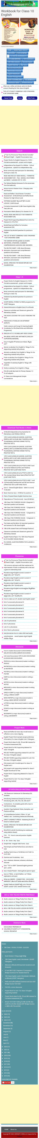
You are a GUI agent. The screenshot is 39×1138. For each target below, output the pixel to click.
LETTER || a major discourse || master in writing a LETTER (19, 704)
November (6, 1025)
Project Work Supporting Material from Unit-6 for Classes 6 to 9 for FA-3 (19, 221)
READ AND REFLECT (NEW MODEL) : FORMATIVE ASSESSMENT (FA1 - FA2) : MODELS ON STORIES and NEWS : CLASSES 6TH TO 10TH (19, 178)
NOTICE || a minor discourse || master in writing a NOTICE (19, 683)
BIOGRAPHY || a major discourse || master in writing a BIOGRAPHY (17, 715)
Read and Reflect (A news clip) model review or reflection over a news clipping (18, 733)
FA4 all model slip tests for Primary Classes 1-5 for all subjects (18, 372)
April (5, 1043)
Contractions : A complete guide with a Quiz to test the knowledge (18, 805)
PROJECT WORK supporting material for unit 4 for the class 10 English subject (19, 759)
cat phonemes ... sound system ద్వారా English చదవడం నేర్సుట (18, 637)
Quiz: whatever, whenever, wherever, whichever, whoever (18, 861)
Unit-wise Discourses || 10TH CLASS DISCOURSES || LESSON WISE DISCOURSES (19, 657)
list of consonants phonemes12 (14, 608)
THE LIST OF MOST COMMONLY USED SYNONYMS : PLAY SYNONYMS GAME (19, 92)
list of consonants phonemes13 (14, 611)
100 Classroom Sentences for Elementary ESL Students (18, 794)
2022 (5, 1049)
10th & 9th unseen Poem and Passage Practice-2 (19, 528)
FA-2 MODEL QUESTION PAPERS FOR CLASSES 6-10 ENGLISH (19, 543)
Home (20, 98)
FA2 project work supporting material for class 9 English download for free (19, 769)
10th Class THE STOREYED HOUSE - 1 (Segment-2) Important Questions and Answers (19, 514)
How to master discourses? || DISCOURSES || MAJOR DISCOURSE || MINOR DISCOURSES (18, 652)
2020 (5, 1055)
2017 (5, 1064)
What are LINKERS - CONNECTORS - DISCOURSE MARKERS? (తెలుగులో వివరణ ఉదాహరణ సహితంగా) (19, 880)
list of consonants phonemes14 (14, 614)
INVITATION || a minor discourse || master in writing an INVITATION (19, 667)
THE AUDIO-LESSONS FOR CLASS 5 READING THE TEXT (19, 317)
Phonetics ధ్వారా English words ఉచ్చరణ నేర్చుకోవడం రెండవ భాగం (19, 589)
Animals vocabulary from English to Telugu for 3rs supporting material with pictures (19, 353)
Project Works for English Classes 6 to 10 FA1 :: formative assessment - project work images (18, 161)
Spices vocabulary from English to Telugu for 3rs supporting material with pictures (19, 348)
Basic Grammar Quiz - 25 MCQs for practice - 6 (18, 493)
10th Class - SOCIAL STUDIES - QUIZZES (16, 947)
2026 (5, 1014)
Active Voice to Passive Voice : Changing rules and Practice (18, 189)
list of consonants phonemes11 (14, 605)
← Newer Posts (7, 98)
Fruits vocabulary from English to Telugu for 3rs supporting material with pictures (18, 359)
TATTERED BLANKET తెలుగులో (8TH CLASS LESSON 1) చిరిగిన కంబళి (17, 202)
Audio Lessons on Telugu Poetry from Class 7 (18, 911)
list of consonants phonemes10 (14, 602)
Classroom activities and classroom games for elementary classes (18, 311)
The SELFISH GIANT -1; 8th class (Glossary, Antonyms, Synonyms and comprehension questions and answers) (17, 258)
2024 (5, 1020)
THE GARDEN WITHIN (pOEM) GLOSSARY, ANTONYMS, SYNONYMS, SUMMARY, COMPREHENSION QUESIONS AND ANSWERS (18, 243)
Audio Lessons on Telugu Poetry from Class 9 (18, 902)
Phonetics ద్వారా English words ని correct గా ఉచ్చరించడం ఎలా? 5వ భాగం (17, 574)
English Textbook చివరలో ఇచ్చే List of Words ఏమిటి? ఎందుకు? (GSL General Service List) (17, 885)
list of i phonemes (9, 624)
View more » (33, 268)
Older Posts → (31, 98)
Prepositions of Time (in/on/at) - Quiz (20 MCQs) (19, 499)
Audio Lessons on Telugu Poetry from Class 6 (18, 914)
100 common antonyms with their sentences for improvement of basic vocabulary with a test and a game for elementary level (19, 567)
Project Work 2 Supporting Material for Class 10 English (18, 775)
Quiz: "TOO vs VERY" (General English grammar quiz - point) (18, 867)
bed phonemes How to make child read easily (18, 633)
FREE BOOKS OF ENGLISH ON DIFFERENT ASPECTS (16, 322)
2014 (5, 1073)
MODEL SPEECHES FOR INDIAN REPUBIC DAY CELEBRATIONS (18, 264)
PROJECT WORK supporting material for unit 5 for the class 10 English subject (19, 754)
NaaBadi (19, 1136)
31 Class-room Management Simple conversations (15, 377)
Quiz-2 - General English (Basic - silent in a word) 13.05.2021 (19, 489)
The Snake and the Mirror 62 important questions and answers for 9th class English (19, 524)
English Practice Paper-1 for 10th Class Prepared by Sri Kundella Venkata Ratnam (19, 538)
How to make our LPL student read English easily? (19, 599)
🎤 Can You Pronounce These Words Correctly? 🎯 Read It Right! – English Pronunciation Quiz (18, 156)
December (6, 1023)
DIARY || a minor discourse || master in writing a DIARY (18, 678)
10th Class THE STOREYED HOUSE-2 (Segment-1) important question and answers (19, 503)
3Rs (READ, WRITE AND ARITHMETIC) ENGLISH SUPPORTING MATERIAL (18, 338)
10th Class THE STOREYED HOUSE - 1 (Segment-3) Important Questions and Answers (19, 509)
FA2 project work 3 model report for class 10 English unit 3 (18, 764)
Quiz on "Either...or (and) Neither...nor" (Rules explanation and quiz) (17, 875)
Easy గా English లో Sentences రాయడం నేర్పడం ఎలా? (18, 343)
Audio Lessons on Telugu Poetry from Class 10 (18, 899)
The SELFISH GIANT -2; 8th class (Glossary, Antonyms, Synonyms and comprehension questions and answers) (17, 250)
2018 (5, 1061)
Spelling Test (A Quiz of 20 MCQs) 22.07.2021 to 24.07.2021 (19, 853)
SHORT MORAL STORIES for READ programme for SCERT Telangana (19, 303)
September (7, 1028)
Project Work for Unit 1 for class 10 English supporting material (17, 780)
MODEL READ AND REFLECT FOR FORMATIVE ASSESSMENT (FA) (18, 216)
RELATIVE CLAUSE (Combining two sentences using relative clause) (18, 831)
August (5, 1031)
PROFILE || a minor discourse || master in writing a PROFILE (19, 662)
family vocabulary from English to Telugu (16, 368)
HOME (6, 1129)
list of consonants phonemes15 (14, 617)
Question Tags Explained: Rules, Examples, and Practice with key (18, 810)
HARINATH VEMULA (20, 1134)
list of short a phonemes (11, 630)
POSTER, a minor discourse (13, 987)
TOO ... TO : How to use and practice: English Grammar (17, 836)
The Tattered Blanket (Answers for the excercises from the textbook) (19, 184)
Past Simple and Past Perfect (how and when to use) (18, 848)
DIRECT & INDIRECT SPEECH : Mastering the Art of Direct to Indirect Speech (19, 821)
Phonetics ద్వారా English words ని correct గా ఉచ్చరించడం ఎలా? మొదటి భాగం (17, 595)
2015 (5, 1070)
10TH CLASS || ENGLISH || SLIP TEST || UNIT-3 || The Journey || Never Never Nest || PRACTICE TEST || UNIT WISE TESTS (19, 475)
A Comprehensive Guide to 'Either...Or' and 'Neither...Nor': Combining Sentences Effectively (18, 815)
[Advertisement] (19, 125)
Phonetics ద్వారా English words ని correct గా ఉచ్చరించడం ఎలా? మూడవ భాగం (17, 584)
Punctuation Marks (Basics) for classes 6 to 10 (18, 211)
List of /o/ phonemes (10, 627)
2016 (5, 1067)
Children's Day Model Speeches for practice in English (18, 231)
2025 (5, 1017)
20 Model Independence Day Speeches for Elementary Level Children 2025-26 (17, 433)
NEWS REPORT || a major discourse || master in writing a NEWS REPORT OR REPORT (18, 699)
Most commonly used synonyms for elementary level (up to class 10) (19, 172)
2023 (5, 1047)
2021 (5, 1052)
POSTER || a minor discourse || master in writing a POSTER (19, 673)
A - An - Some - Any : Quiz (12, 840)
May (4, 1040)
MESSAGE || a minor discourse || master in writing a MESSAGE (19, 688)
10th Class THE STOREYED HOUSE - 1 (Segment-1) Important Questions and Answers (19, 519)
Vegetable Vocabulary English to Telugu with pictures (18, 364)
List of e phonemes (10, 621)
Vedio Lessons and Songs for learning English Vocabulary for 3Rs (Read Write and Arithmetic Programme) (18, 328)
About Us (13, 1129)
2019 (5, 1058)
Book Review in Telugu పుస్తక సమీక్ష (15, 956)
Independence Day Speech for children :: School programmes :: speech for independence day (19, 166)
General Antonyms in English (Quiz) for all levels (19, 307)
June (5, 1037)
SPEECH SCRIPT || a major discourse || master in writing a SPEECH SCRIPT (18, 694)
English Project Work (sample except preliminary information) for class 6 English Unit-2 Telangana (19, 738)
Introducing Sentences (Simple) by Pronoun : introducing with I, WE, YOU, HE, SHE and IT (18, 800)
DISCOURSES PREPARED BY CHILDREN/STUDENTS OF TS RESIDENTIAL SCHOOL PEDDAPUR (17, 929)
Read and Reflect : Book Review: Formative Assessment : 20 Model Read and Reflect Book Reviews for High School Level (18, 196)
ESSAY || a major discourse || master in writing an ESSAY (19, 709)
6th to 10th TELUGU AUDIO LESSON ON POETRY (19, 908)
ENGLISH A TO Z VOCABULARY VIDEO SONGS (18, 333)
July (4, 1034)
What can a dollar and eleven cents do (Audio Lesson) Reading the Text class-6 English (17, 87)
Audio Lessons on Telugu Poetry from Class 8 (18, 905)
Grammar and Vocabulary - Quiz (14, 857)
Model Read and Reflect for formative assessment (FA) (15, 226)
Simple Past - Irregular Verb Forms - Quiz (16, 843)
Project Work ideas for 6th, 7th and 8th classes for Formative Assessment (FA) (19, 743)
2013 (5, 1076)
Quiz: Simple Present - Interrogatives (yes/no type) (19, 871)
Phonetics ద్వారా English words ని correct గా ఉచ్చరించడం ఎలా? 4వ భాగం (17, 579)
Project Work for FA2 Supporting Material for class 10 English (18, 748)
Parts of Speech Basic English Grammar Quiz (18, 496)
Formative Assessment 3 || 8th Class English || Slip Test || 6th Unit (19, 207)
